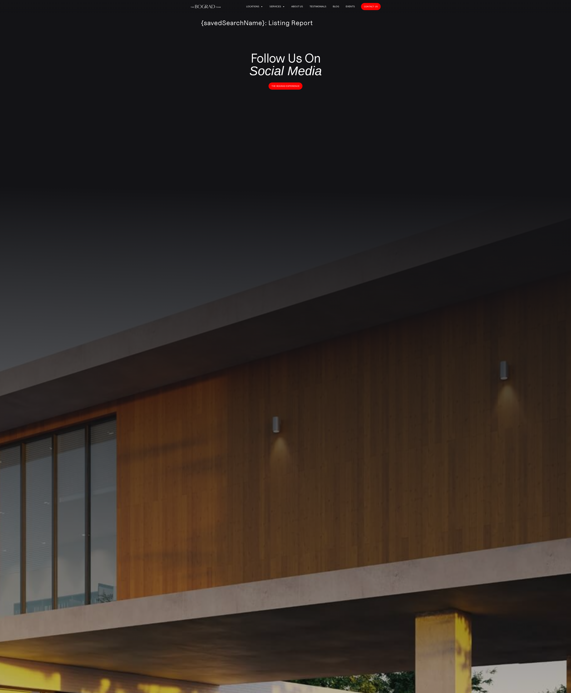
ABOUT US (297, 6)
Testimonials (318, 6)
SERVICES (275, 6)
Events (350, 6)
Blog (336, 6)
